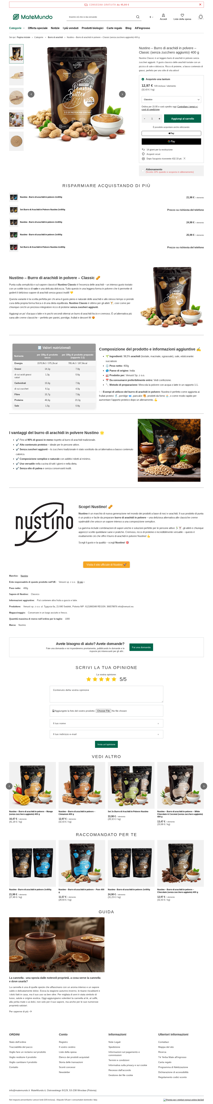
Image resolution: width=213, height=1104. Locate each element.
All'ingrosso (142, 28)
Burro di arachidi (55, 37)
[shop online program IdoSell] (183, 1100)
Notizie (55, 28)
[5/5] (114, 679)
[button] (31, 94)
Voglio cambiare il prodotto (23, 1062)
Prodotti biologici (92, 28)
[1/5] (88, 679)
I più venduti (70, 28)
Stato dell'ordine (17, 1042)
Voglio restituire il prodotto (22, 1057)
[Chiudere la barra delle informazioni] (200, 5)
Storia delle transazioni (71, 1062)
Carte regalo (114, 28)
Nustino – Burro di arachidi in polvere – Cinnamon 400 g (77, 812)
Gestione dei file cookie (120, 1075)
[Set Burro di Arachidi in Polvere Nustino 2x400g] (13, 209)
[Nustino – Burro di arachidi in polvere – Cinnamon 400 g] (82, 785)
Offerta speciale (38, 28)
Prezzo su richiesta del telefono (185, 209)
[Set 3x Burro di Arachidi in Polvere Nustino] (131, 785)
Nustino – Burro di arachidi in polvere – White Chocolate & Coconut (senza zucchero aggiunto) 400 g (180, 814)
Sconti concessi (67, 1067)
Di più (80, 582)
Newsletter (64, 1072)
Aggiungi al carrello (182, 118)
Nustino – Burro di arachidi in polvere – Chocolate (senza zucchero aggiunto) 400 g (177, 890)
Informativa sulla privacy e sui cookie (127, 1065)
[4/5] (107, 679)
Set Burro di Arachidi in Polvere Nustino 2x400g (42, 209)
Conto (63, 1034)
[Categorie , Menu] (24, 28)
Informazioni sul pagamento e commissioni (124, 1053)
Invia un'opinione (106, 744)
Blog (128, 28)
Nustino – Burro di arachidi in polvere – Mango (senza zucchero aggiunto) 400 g (31, 812)
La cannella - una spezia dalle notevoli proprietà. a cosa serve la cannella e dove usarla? (55, 979)
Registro (63, 1042)
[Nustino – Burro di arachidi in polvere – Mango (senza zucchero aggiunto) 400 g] (32, 785)
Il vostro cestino (67, 1047)
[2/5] (95, 679)
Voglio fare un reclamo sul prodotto (27, 1052)
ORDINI (14, 1034)
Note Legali (114, 1042)
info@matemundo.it (19, 1090)
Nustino (24, 576)
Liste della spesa (68, 1052)
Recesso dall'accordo (119, 1070)
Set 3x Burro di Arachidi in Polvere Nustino (128, 811)
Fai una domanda (141, 647)
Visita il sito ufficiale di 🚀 (106, 564)
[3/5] (101, 679)
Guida (106, 911)
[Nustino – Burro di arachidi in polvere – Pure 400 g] (82, 863)
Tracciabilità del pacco (20, 1047)
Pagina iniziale (23, 37)
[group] (76, 94)
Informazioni (117, 1034)
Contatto (13, 1067)
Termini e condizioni (118, 1060)
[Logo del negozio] (33, 17)
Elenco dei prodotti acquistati (74, 1057)
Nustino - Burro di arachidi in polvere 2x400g (41, 197)
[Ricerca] (137, 17)
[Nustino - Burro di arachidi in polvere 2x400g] (13, 197)
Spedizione (114, 1047)
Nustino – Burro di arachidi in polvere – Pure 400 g (81, 890)
